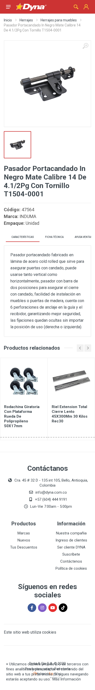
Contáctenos (71, 561)
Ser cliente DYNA (71, 547)
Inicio (8, 20)
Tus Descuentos (23, 547)
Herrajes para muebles (59, 20)
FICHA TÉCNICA (54, 237)
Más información (66, 679)
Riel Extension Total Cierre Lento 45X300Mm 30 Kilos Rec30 (69, 414)
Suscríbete (71, 554)
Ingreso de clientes (71, 540)
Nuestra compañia (71, 533)
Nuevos (23, 540)
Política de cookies (71, 568)
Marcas (23, 533)
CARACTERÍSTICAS (22, 237)
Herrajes (26, 20)
